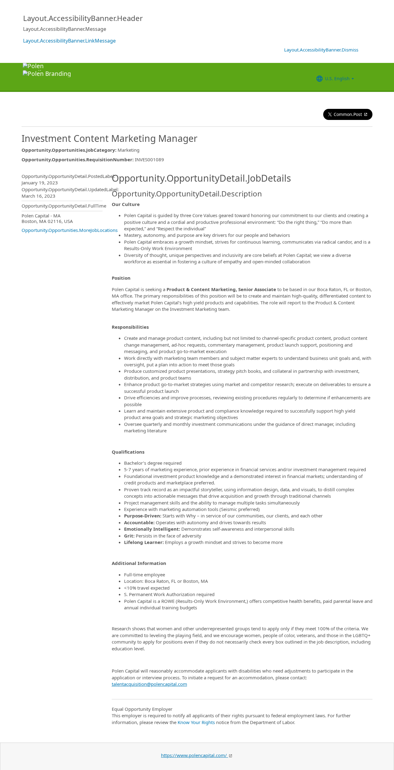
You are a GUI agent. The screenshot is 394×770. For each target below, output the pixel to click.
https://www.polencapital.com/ (194, 755)
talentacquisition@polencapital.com (149, 684)
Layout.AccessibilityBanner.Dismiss (321, 50)
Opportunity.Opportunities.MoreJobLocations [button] (70, 230)
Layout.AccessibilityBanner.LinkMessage (69, 40)
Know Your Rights (196, 722)
